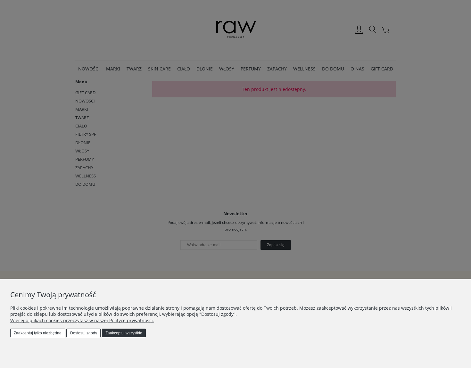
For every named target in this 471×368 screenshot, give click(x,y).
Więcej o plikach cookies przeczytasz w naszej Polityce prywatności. (82, 320)
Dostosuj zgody (83, 333)
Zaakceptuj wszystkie (123, 333)
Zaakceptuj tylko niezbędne (38, 333)
